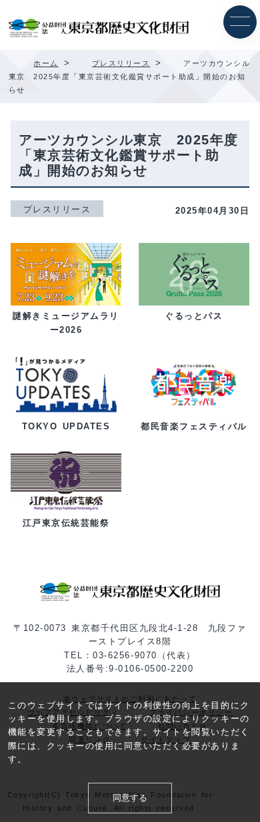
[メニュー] (240, 22)
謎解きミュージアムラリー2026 (66, 322)
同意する (130, 798)
